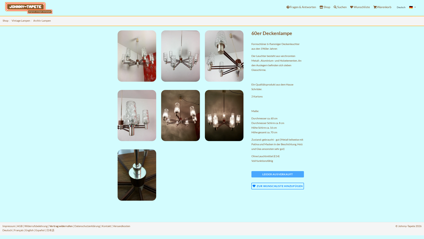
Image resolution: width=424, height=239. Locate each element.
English (29, 230)
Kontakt (106, 226)
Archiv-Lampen (42, 20)
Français (19, 230)
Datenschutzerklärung (87, 226)
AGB (20, 226)
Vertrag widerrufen (61, 226)
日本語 (50, 230)
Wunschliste (361, 7)
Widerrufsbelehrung (36, 226)
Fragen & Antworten (302, 7)
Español (40, 230)
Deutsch (7, 230)
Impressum (8, 226)
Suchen (342, 7)
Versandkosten (121, 226)
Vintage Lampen (21, 20)
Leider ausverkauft (277, 174)
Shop (326, 7)
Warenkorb (383, 7)
